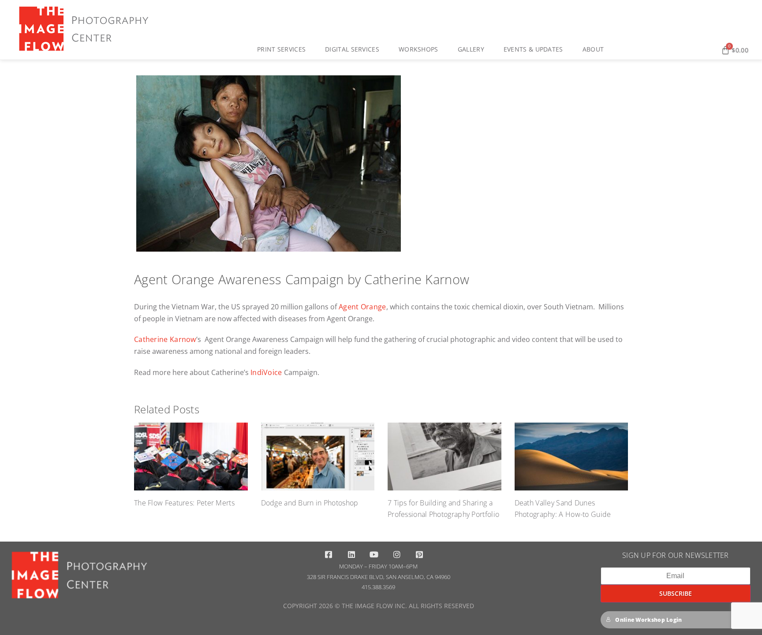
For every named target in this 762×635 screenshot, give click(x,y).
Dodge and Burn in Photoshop (310, 503)
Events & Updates (533, 49)
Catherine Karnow (165, 339)
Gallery (471, 49)
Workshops (418, 49)
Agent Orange (362, 307)
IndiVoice (266, 372)
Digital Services (352, 49)
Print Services (281, 49)
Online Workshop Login (648, 620)
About (593, 49)
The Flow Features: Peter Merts (184, 503)
